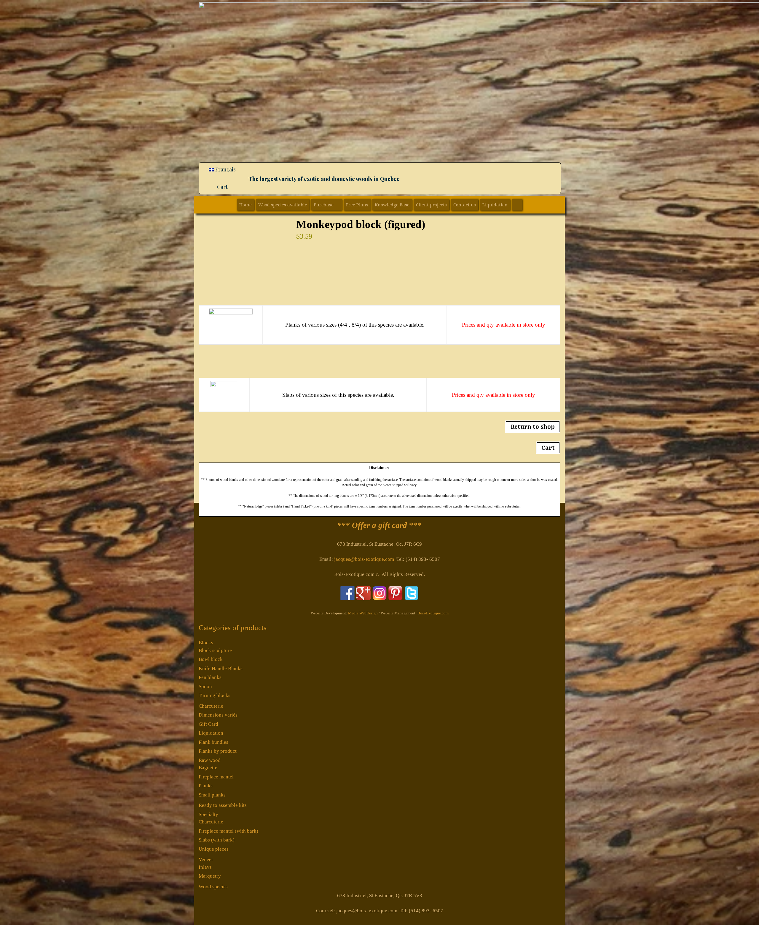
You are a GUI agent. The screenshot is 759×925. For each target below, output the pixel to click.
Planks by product (218, 751)
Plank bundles (213, 742)
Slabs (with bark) (217, 840)
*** (379, 525)
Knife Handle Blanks (221, 668)
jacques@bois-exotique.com (364, 559)
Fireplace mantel (216, 777)
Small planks (212, 795)
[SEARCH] (517, 205)
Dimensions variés (218, 715)
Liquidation (495, 205)
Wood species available (282, 205)
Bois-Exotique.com (433, 613)
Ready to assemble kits (223, 805)
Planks (206, 786)
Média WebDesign (363, 613)
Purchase (324, 205)
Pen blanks (210, 677)
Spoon (205, 686)
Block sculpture (215, 650)
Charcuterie (211, 706)
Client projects (431, 205)
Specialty (208, 814)
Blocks (206, 642)
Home (245, 205)
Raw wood (210, 760)
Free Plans (357, 205)
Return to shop (533, 427)
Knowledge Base (392, 205)
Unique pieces (214, 849)
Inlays (205, 867)
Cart (222, 186)
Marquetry (210, 876)
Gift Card (208, 724)
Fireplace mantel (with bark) (228, 831)
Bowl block (211, 659)
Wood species (213, 886)
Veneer (206, 859)
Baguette (208, 767)
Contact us (464, 205)
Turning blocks (214, 695)
